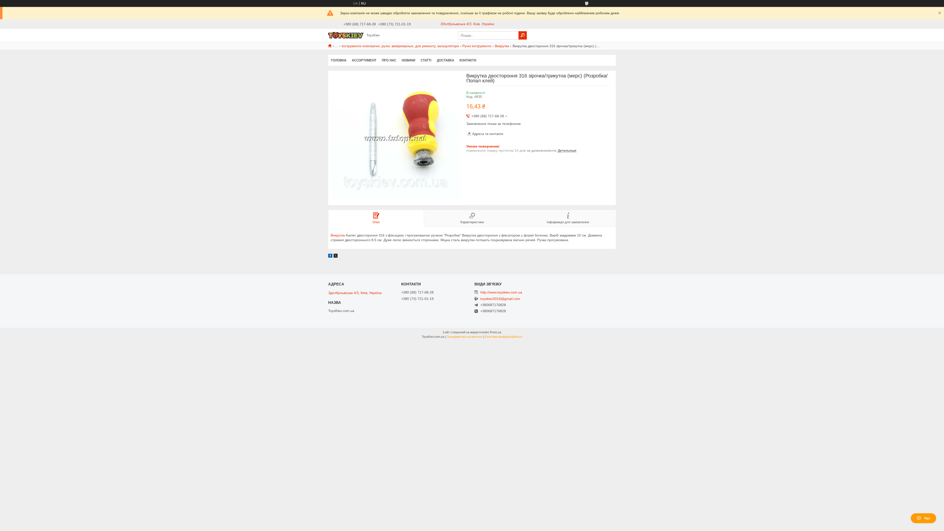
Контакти (467, 60)
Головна (338, 60)
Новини (408, 60)
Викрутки (502, 46)
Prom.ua (495, 332)
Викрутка (338, 235)
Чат (927, 518)
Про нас (389, 60)
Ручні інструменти (476, 46)
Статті (426, 60)
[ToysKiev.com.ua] (346, 35)
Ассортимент (364, 60)
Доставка (445, 60)
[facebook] (330, 256)
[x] (336, 256)
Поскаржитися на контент (464, 337)
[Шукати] (522, 35)
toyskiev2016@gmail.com (500, 299)
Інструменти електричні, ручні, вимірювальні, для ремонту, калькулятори (400, 46)
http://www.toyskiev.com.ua (501, 292)
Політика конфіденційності (503, 337)
